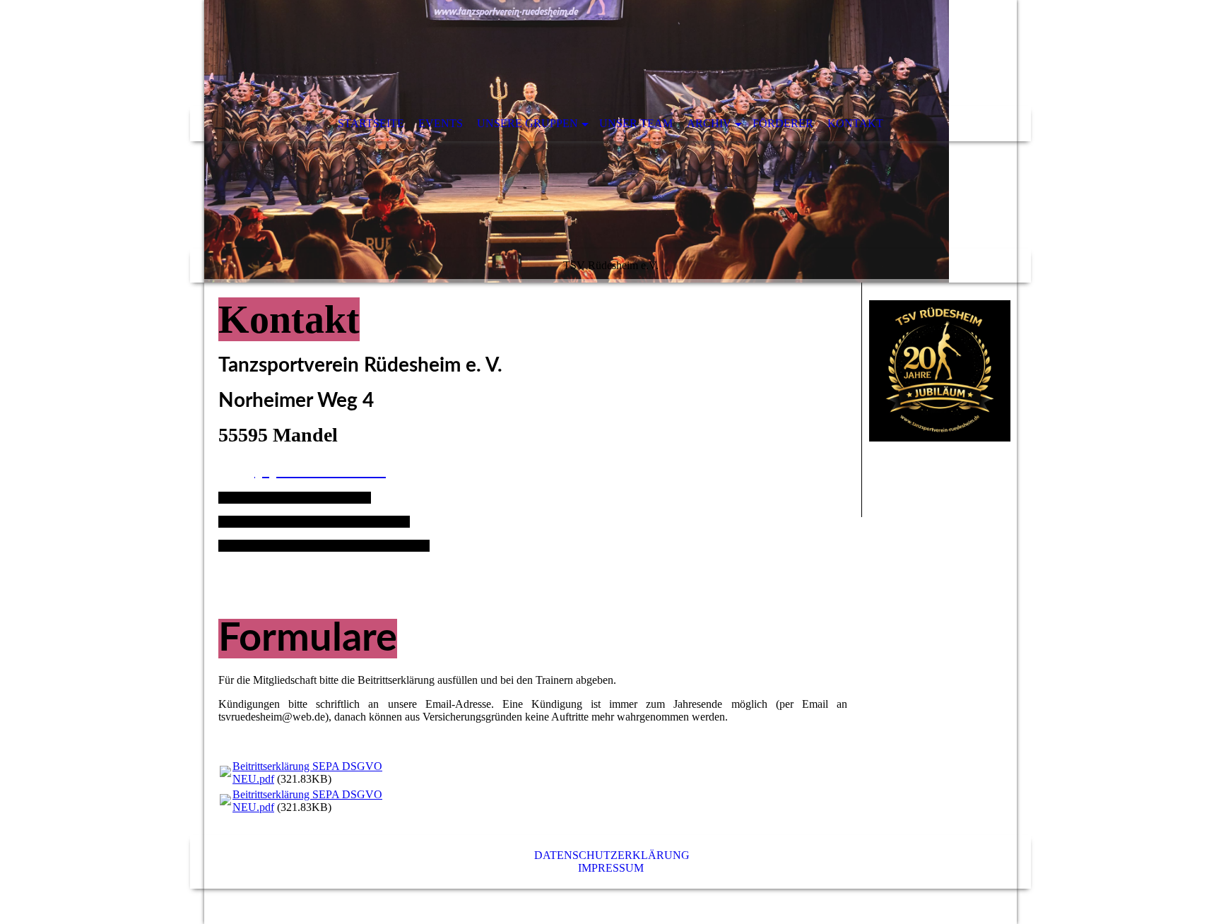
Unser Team (636, 123)
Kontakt (855, 123)
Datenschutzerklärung (612, 855)
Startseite (371, 123)
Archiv (709, 123)
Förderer (783, 123)
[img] (610, 141)
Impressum (611, 868)
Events (440, 123)
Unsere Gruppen (527, 123)
